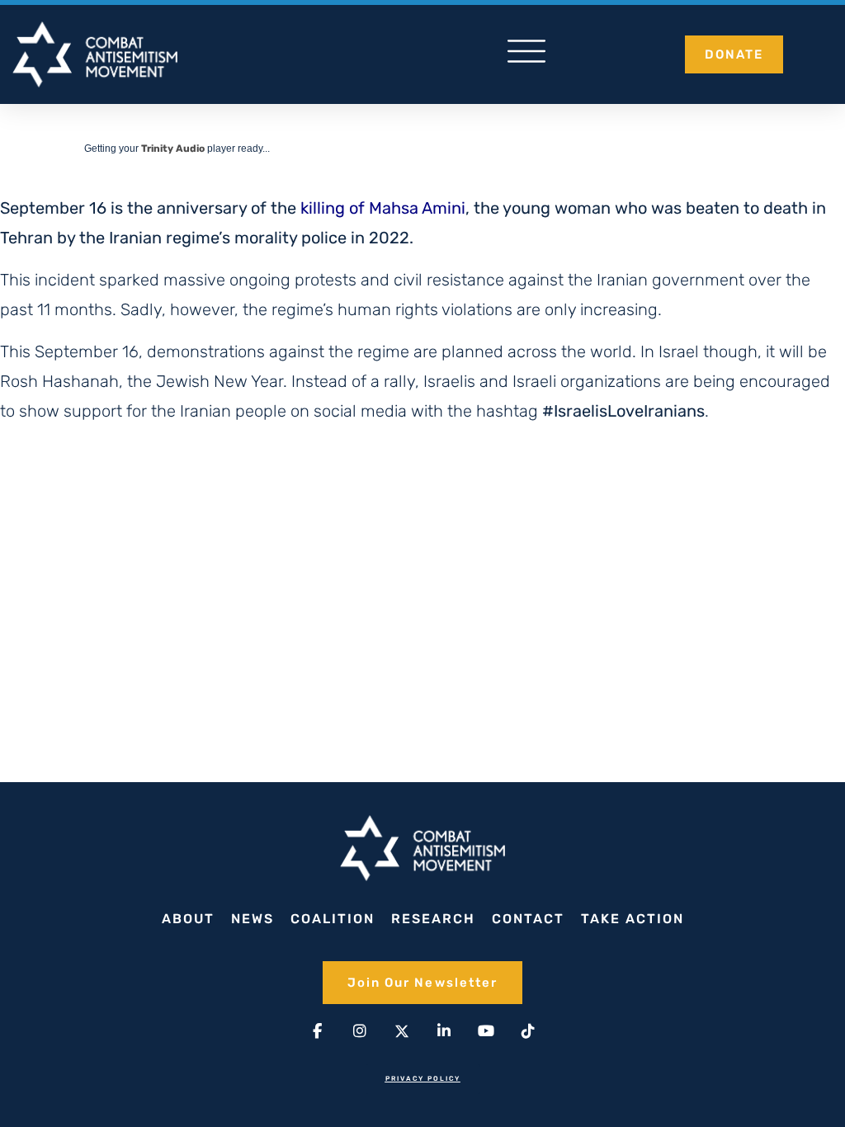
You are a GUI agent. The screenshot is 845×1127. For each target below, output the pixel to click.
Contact (528, 919)
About (188, 919)
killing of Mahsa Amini (382, 208)
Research (433, 919)
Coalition (332, 919)
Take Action (632, 919)
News (252, 919)
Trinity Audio (173, 148)
